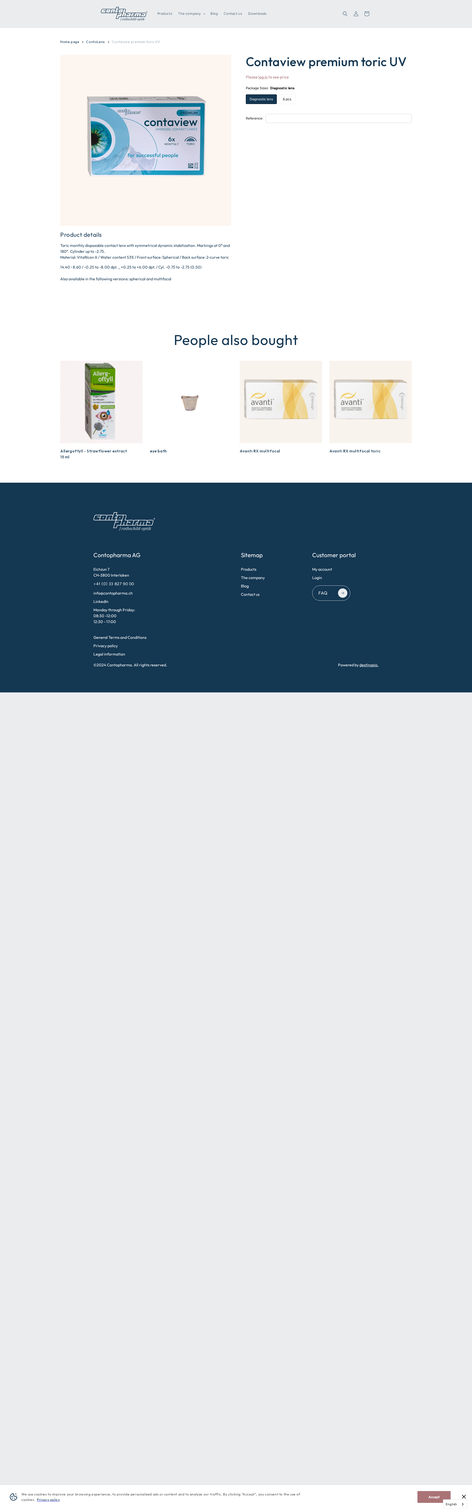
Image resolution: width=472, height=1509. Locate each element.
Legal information (109, 654)
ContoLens (95, 42)
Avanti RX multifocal (260, 450)
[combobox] (455, 1504)
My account (322, 569)
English (451, 1504)
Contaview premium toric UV (136, 42)
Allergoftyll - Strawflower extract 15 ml (93, 453)
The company (253, 577)
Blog (245, 585)
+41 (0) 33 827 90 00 (114, 584)
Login (317, 577)
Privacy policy (105, 645)
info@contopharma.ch (113, 593)
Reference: (254, 118)
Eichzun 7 (111, 572)
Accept (434, 1497)
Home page (69, 42)
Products (248, 569)
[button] (191, 14)
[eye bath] (191, 402)
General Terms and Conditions (120, 637)
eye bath (158, 450)
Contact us (250, 594)
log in (263, 77)
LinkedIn (100, 601)
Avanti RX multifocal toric (355, 450)
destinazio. (369, 664)
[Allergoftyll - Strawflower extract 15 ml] (101, 402)
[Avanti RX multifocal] (281, 402)
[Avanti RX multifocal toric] (370, 402)
